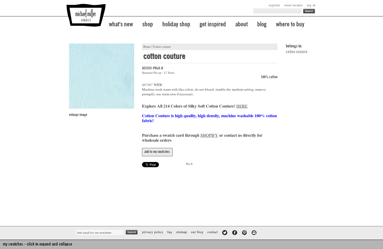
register (274, 5)
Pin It (189, 164)
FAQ (169, 232)
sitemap (181, 232)
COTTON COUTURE (296, 52)
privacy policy (152, 232)
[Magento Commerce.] (86, 15)
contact (212, 232)
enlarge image (78, 115)
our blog (197, 232)
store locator (293, 5)
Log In (311, 5)
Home (147, 46)
